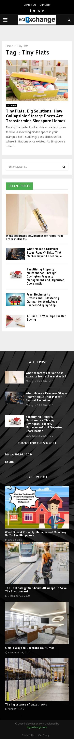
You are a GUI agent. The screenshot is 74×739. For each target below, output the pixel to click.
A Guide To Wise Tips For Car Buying (46, 318)
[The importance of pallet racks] (37, 679)
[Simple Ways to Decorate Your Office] (37, 623)
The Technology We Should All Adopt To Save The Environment (36, 590)
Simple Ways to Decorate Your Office (29, 648)
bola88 (9, 462)
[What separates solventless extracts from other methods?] (37, 214)
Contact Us (30, 4)
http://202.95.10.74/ (18, 454)
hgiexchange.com (37, 727)
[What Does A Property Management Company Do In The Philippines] (37, 507)
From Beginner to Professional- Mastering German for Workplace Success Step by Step (43, 299)
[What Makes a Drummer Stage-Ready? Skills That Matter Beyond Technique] (15, 254)
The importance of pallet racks (26, 704)
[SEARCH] (64, 167)
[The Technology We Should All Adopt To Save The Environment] (37, 563)
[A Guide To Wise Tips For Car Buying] (15, 321)
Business (11, 105)
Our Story (44, 4)
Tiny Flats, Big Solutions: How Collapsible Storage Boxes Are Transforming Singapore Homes (35, 116)
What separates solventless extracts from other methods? (34, 237)
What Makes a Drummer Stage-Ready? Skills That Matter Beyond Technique (44, 252)
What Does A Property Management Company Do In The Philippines (35, 534)
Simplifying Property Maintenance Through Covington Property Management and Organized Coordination (45, 276)
